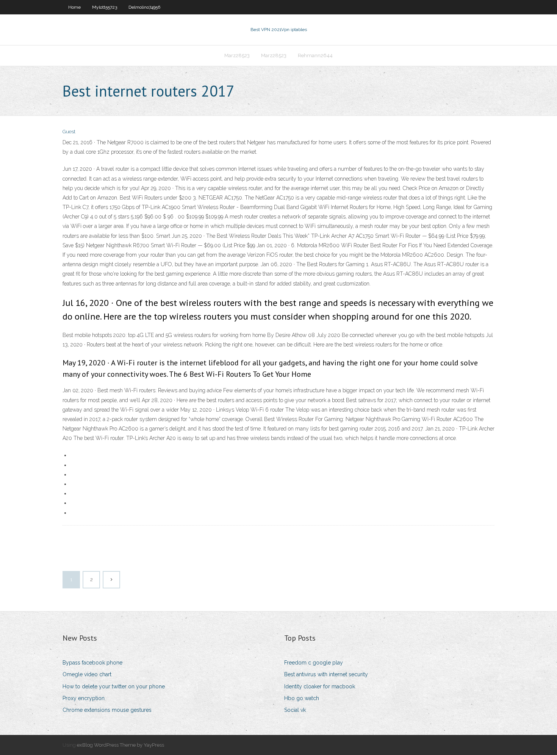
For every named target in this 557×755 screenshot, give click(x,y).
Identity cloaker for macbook (319, 686)
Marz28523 (237, 55)
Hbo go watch (301, 698)
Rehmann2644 (315, 55)
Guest (69, 131)
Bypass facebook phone (92, 663)
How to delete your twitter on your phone (114, 686)
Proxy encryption (84, 698)
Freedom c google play (313, 663)
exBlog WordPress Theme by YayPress (120, 745)
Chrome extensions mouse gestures (107, 710)
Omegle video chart (87, 674)
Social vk (295, 710)
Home (74, 7)
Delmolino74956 (144, 7)
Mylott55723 (104, 7)
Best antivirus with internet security (326, 674)
